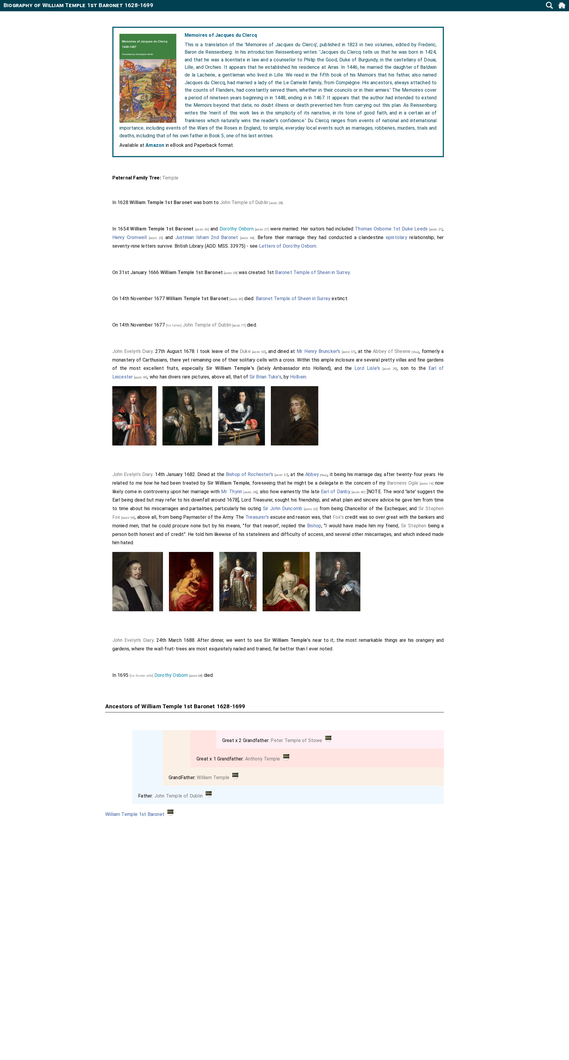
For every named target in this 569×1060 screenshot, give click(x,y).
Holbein (298, 377)
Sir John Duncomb (282, 508)
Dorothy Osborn (237, 229)
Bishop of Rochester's (249, 474)
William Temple (213, 777)
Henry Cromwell (129, 237)
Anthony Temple (262, 759)
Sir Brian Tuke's (266, 377)
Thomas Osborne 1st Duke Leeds (391, 229)
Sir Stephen (413, 526)
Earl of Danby (335, 491)
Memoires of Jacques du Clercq (221, 35)
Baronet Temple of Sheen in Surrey (312, 272)
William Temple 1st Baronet (134, 814)
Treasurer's (257, 517)
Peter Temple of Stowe (296, 740)
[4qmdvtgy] (328, 740)
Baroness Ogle (402, 483)
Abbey (312, 474)
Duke (245, 351)
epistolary (396, 237)
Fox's (338, 517)
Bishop (314, 526)
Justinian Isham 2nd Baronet (206, 237)
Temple (170, 178)
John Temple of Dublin (244, 202)
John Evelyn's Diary (132, 351)
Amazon (155, 145)
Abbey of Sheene (391, 351)
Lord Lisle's (367, 368)
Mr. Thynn (231, 491)
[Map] (414, 352)
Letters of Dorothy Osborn (288, 246)
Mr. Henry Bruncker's (319, 351)
